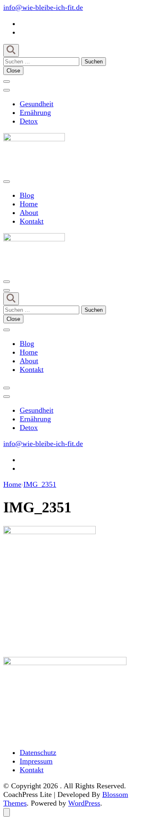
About (29, 212)
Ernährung (35, 112)
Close (13, 71)
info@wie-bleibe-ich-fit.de (43, 7)
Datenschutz (38, 752)
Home (29, 204)
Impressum (36, 761)
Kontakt (32, 221)
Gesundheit (36, 104)
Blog (27, 195)
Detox (29, 121)
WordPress (84, 803)
